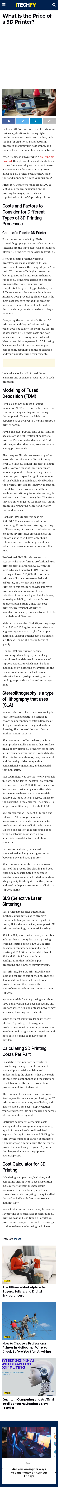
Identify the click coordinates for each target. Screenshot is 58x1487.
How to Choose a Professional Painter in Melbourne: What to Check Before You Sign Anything (26, 1347)
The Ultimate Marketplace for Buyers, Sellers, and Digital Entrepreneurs (24, 1291)
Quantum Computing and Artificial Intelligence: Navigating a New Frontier (28, 1403)
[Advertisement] (29, 58)
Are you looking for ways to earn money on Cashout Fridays (29, 1473)
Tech (7, 1281)
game (29, 1463)
